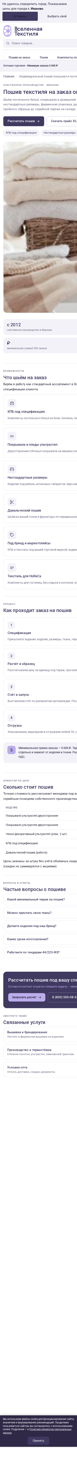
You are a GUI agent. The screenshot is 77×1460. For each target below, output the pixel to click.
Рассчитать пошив (21, 121)
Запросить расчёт (24, 997)
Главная (8, 76)
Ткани (44, 57)
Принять (38, 1440)
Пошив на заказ (19, 57)
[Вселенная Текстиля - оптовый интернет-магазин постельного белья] (22, 31)
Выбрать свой (57, 16)
